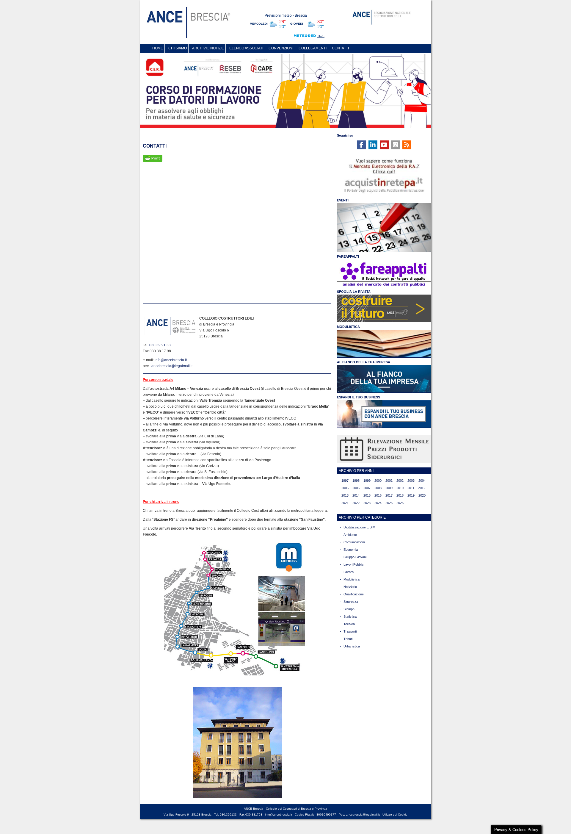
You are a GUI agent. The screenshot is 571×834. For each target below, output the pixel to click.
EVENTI (343, 200)
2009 (389, 488)
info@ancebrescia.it (171, 360)
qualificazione (353, 594)
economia (350, 549)
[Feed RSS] (406, 144)
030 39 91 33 (160, 345)
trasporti (350, 631)
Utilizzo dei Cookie (394, 814)
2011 (410, 488)
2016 (378, 495)
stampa (348, 609)
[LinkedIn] (372, 144)
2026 (400, 503)
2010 (400, 488)
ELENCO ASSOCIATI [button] (246, 48)
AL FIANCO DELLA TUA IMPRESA (363, 362)
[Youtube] (384, 144)
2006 (356, 488)
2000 (378, 480)
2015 (367, 495)
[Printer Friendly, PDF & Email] (152, 158)
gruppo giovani (354, 557)
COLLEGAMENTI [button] (313, 48)
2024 (378, 503)
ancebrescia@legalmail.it (171, 366)
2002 (400, 480)
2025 (389, 503)
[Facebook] (361, 144)
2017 (389, 495)
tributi (347, 639)
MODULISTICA (348, 326)
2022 (356, 503)
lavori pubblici (353, 564)
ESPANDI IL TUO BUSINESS (358, 397)
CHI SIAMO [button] (177, 48)
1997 (345, 480)
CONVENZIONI (281, 48)
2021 (345, 503)
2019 (411, 495)
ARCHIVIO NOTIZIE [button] (208, 48)
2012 (421, 488)
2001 (389, 480)
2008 (378, 488)
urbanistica (351, 646)
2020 (422, 495)
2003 (411, 480)
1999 (367, 480)
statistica (350, 616)
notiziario (350, 587)
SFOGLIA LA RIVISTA (354, 291)
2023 (367, 503)
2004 (422, 480)
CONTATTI (340, 48)
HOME (157, 48)
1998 (356, 480)
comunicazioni (354, 542)
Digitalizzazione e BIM (359, 527)
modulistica (351, 579)
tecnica (349, 624)
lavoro (348, 572)
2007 (367, 488)
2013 (345, 495)
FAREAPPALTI (348, 256)
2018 (400, 495)
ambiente (350, 534)
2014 (356, 495)
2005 (345, 488)
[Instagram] (395, 144)
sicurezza (350, 601)
